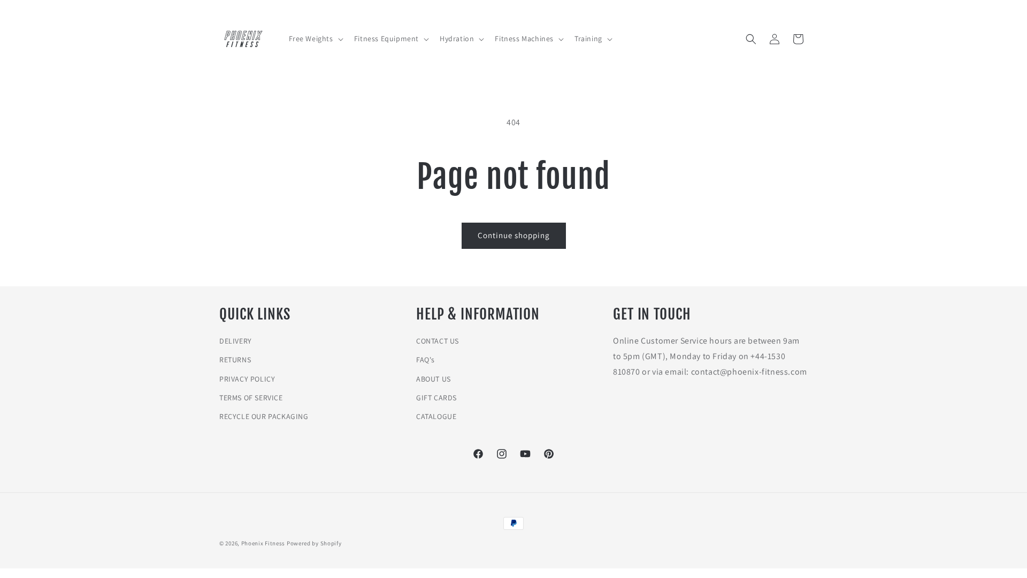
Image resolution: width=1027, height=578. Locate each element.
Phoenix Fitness (263, 543)
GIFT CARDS (436, 397)
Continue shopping (514, 235)
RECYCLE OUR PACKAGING (264, 416)
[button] (315, 38)
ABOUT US (433, 379)
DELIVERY (235, 341)
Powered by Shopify (314, 543)
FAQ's (425, 359)
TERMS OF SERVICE (251, 397)
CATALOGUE (436, 416)
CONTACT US (437, 341)
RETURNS (235, 359)
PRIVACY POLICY (247, 379)
